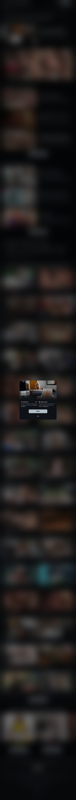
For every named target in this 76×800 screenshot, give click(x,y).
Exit (38, 416)
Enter (38, 411)
